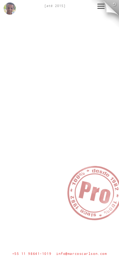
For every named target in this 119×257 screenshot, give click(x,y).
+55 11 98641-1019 (32, 254)
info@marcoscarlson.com (81, 254)
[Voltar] (113, 6)
